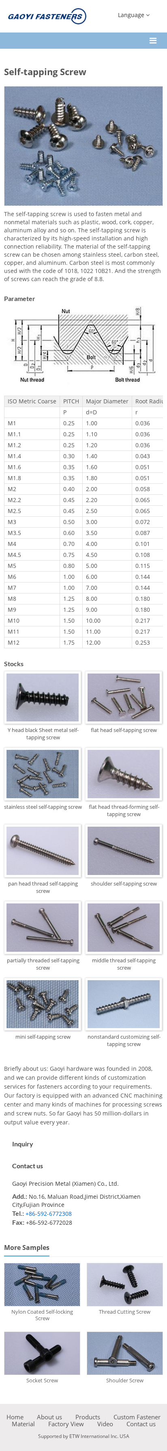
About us (49, 1417)
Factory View (66, 1424)
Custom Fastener (137, 1417)
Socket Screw (42, 1380)
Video (105, 1424)
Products (87, 1417)
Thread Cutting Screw (124, 1311)
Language (132, 15)
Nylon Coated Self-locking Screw (42, 1315)
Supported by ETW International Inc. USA (83, 1436)
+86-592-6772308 (49, 1213)
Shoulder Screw (124, 1380)
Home (15, 1417)
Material (23, 1424)
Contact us (27, 1165)
